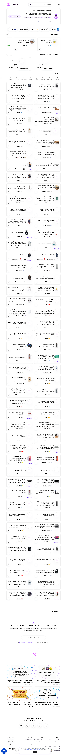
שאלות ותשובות (39, 1)
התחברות (57, 1)
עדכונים (33, 1)
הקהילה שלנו (46, 1)
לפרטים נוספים (48, 68)
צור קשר (52, 1)
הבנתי (35, 752)
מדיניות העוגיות (37, 749)
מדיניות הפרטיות (29, 749)
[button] (41, 64)
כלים (29, 1)
